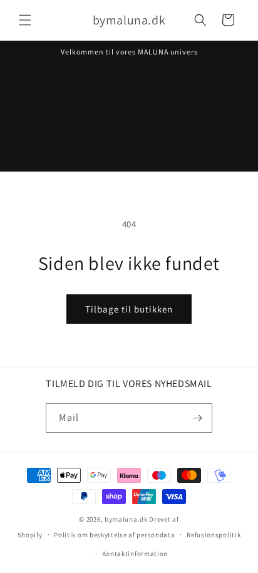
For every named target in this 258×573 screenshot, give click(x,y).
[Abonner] (198, 418)
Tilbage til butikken (129, 309)
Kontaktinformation (135, 553)
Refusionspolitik (213, 534)
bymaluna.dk (126, 519)
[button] (25, 20)
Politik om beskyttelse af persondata (114, 534)
